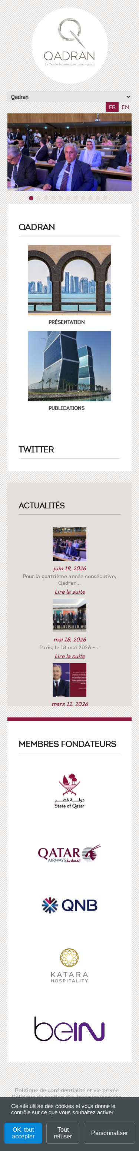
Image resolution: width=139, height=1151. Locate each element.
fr (112, 107)
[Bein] (69, 1031)
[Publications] (69, 366)
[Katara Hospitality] (70, 967)
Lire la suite (69, 591)
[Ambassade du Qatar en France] (69, 793)
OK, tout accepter (23, 1133)
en (125, 107)
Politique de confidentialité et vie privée (67, 1090)
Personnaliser (109, 1133)
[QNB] (69, 907)
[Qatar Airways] (70, 855)
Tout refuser (63, 1133)
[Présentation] (69, 280)
